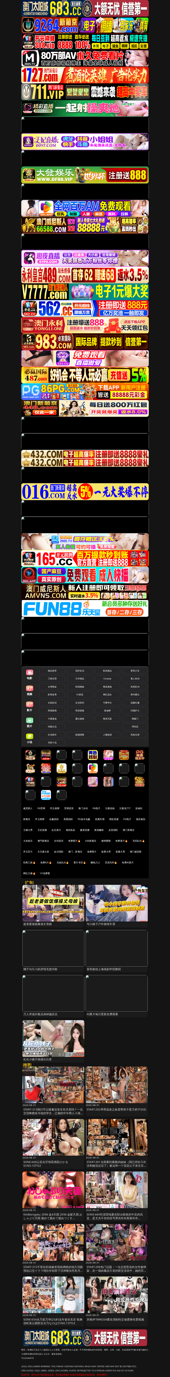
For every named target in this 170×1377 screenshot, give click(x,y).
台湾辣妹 (52, 686)
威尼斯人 (28, 808)
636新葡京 (90, 840)
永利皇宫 (58, 840)
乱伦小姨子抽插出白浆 (37, 1059)
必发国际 (113, 830)
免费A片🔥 (46, 862)
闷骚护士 (135, 710)
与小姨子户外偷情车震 (101, 924)
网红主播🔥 (29, 873)
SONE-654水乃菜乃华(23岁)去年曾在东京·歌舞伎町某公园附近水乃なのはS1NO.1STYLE (53, 1321)
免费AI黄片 (128, 862)
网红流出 (107, 694)
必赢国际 (54, 819)
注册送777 (124, 808)
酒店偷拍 (140, 819)
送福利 (138, 808)
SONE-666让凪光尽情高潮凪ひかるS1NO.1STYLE (45, 1164)
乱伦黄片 (56, 830)
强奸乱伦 (79, 670)
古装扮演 (52, 702)
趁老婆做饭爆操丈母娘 (37, 924)
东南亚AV (135, 686)
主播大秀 (28, 830)
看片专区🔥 (80, 862)
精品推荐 (52, 670)
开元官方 (28, 851)
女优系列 (79, 702)
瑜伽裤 (107, 710)
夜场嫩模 (99, 830)
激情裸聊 (106, 840)
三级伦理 (52, 678)
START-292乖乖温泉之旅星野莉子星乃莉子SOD (116, 1109)
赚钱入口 (95, 862)
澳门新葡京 (128, 830)
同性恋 (135, 726)
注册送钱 (110, 808)
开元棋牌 (54, 808)
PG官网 (41, 808)
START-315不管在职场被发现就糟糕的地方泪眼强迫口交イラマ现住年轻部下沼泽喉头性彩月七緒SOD (53, 1270)
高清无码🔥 (111, 862)
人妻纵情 (107, 734)
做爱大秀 (106, 851)
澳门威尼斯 (136, 851)
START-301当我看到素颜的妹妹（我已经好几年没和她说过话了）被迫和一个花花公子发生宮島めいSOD (117, 1165)
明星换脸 (79, 710)
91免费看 (45, 873)
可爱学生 (107, 702)
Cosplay (107, 678)
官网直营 (69, 808)
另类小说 (52, 742)
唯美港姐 (107, 686)
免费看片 (92, 851)
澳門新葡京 (43, 840)
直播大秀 (120, 851)
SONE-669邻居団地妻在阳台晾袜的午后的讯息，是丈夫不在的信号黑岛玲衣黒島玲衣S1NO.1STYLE (115, 1218)
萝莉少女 (135, 670)
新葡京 (26, 819)
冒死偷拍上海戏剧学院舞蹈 (104, 969)
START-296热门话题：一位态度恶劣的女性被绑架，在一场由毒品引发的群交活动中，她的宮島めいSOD (117, 1270)
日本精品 (79, 678)
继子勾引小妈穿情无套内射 (40, 969)
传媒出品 (52, 726)
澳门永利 (83, 808)
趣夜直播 (84, 830)
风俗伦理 (135, 734)
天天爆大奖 (43, 851)
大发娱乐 (28, 840)
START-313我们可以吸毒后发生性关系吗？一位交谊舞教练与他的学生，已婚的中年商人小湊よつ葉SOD (53, 1113)
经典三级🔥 (29, 862)
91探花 (79, 694)
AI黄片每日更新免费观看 (102, 1014)
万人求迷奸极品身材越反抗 (40, 1014)
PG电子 (96, 808)
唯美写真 (107, 718)
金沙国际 (58, 851)
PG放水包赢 (84, 819)
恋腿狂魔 (135, 702)
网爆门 (135, 718)
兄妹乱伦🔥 (63, 862)
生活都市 (52, 734)
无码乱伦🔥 (138, 840)
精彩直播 (114, 819)
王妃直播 (42, 830)
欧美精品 (107, 670)
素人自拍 (135, 678)
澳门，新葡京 (75, 851)
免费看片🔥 (74, 840)
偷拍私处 (70, 830)
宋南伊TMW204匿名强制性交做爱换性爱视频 (115, 1319)
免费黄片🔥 (121, 840)
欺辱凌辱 (52, 694)
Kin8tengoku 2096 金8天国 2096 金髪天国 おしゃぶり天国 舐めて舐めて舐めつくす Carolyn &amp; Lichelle (52, 1218)
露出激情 (79, 718)
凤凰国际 (68, 819)
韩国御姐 (79, 686)
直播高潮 (99, 819)
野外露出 (135, 694)
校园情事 (79, 734)
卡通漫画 (52, 718)
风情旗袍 (52, 710)
